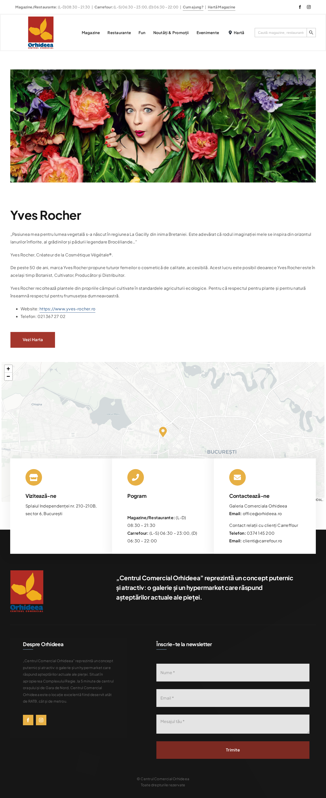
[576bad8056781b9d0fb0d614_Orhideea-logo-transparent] (40, 18)
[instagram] (309, 7)
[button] (163, 432)
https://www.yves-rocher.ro (67, 308)
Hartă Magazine (221, 7)
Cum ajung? (193, 7)
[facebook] (300, 7)
